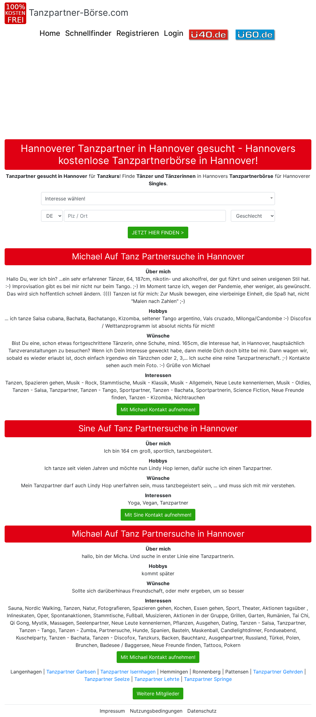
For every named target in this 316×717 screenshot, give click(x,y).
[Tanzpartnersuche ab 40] (209, 35)
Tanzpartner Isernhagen (128, 672)
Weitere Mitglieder (158, 693)
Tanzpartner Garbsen (71, 672)
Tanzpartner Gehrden (278, 672)
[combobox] (158, 198)
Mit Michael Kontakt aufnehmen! (158, 409)
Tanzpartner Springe (208, 679)
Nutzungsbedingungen (156, 711)
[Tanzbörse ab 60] (255, 35)
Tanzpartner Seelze (107, 679)
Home (50, 33)
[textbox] (158, 198)
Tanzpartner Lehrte (156, 679)
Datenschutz (202, 711)
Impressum (112, 711)
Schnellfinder (88, 33)
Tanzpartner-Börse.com (78, 12)
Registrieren (137, 33)
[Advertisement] (160, 93)
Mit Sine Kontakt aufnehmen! (158, 515)
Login (173, 33)
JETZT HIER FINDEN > (158, 232)
